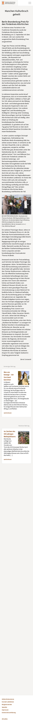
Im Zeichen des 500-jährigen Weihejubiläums (10, 434)
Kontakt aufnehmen (8, 702)
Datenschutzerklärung (9, 713)
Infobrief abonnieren (8, 699)
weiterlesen (8, 413)
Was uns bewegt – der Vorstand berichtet (9, 376)
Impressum (5, 710)
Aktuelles (5, 719)
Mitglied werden (7, 705)
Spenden (4, 707)
